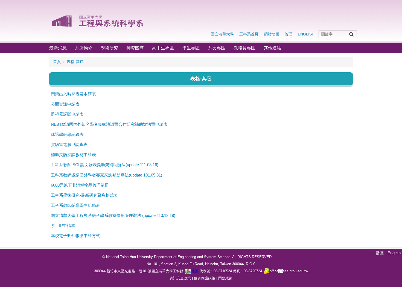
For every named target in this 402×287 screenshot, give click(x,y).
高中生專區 (163, 48)
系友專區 (216, 48)
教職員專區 (244, 48)
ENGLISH (306, 34)
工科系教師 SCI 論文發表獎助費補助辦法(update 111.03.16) (104, 164)
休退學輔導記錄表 (67, 134)
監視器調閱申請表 (67, 114)
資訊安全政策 (180, 278)
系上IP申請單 (63, 225)
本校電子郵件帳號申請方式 (75, 235)
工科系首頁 (248, 34)
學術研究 (109, 48)
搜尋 (351, 34)
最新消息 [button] (58, 48)
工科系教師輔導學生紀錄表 (75, 205)
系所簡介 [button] (83, 48)
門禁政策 (225, 278)
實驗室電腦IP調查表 (69, 144)
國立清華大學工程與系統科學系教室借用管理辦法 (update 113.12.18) (113, 215)
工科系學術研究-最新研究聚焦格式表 (84, 195)
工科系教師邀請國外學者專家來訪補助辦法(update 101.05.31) (106, 175)
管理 (288, 34)
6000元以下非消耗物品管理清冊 (80, 185)
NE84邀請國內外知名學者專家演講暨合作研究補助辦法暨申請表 (109, 124)
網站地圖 (271, 34)
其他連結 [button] (272, 48)
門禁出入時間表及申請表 (73, 94)
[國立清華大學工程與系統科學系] (98, 19)
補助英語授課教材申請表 (73, 154)
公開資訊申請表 (65, 104)
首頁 (57, 61)
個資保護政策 (204, 278)
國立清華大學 (222, 34)
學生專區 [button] (191, 48)
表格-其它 (75, 61)
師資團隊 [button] (135, 48)
